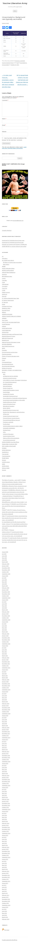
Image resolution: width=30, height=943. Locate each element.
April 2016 (4, 771)
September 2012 (6, 857)
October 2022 (5, 641)
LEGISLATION (5, 332)
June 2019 (4, 695)
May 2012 (4, 865)
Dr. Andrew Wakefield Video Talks (10, 298)
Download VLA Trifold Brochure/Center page (13, 240)
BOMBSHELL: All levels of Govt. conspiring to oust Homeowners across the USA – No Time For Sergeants (14, 488)
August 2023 (5, 622)
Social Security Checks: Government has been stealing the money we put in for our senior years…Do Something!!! (14, 518)
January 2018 (5, 729)
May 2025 (4, 582)
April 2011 (4, 891)
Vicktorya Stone (6, 532)
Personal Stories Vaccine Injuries (11, 418)
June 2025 (4, 580)
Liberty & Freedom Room (9, 404)
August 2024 (5, 600)
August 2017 (5, 739)
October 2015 (5, 783)
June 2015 (4, 791)
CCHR (3, 282)
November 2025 (6, 570)
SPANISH (4, 448)
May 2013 (4, 841)
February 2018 (5, 727)
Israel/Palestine (6, 324)
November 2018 (6, 709)
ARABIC (4, 266)
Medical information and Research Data (12, 334)
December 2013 (6, 827)
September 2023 (6, 620)
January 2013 (5, 849)
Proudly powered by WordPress (9, 940)
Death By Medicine (7, 384)
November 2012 (6, 853)
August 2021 (5, 669)
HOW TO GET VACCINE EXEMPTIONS (11, 322)
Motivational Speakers (8, 406)
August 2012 (5, 859)
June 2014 (4, 815)
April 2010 (4, 915)
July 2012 (4, 861)
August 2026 (5, 552)
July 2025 (4, 578)
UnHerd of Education (8, 434)
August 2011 (5, 883)
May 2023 (4, 628)
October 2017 (5, 735)
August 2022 (5, 645)
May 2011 (4, 889)
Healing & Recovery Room (9, 402)
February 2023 (5, 633)
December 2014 (6, 803)
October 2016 (5, 759)
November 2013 (6, 829)
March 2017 (5, 749)
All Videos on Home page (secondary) (12, 262)
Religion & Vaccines (7, 368)
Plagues (4, 358)
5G (2, 256)
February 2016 (5, 775)
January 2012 (5, 873)
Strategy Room (6, 430)
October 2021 (5, 665)
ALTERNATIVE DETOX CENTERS (10, 376)
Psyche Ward (6, 424)
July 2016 (4, 765)
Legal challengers (6, 330)
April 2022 (4, 653)
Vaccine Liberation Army (15, 3)
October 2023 (5, 618)
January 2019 (5, 705)
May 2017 (4, 745)
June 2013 (4, 839)
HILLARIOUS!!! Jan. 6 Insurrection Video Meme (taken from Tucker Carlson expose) (13, 498)
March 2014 (5, 821)
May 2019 (4, 697)
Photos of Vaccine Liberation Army (10, 356)
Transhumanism (6, 456)
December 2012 (6, 851)
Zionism (4, 470)
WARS (3, 464)
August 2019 (5, 691)
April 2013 (4, 843)
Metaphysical (5, 340)
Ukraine (4, 460)
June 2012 (4, 863)
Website (4, 131)
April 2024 (4, 608)
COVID (3, 290)
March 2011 (5, 893)
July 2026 (4, 554)
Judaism (4, 326)
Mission (12, 530)
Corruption (4, 286)
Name (4, 118)
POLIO (3, 360)
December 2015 (6, 779)
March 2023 (5, 631)
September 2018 (6, 713)
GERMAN (4, 318)
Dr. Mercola (5, 302)
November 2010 (6, 901)
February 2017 (5, 751)
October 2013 (5, 831)
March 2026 (5, 562)
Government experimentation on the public (14, 400)
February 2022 (5, 657)
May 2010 (4, 913)
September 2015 (6, 785)
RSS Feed (6, 930)
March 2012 (5, 869)
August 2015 (5, 787)
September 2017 (6, 737)
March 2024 (5, 610)
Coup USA (4, 288)
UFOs (4, 432)
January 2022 (5, 659)
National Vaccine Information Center (11, 342)
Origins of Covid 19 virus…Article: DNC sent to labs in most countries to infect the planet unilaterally (14, 512)
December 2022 (6, 637)
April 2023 (4, 629)
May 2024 (4, 606)
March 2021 (5, 675)
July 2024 (4, 602)
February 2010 (5, 919)
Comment (5, 100)
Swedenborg (5, 452)
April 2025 (4, 584)
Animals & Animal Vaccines (9, 378)
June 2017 (4, 743)
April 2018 (4, 723)
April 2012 (4, 867)
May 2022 (4, 651)
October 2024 (5, 596)
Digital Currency (6, 292)
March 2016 (5, 773)
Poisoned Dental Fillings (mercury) (11, 420)
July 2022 (4, 647)
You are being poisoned (9, 440)
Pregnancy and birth (20, 61)
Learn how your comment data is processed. (14, 147)
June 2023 (4, 626)
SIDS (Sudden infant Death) (9, 446)
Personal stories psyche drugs (9, 352)
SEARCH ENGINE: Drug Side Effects (10, 442)
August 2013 (5, 835)
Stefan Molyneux (6, 450)
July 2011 (4, 885)
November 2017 (6, 733)
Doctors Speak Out (7, 388)
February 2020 (5, 679)
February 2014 (5, 823)
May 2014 (4, 817)
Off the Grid (6, 414)
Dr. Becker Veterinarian (8, 300)
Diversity (4, 296)
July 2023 (4, 624)
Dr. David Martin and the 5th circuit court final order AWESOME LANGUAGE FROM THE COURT (15, 526)
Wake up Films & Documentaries (11, 438)
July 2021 (4, 671)
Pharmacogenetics (6, 354)
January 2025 (5, 590)
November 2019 (6, 685)
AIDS (4, 374)
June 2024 (4, 604)
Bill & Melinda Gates (7, 276)
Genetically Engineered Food (10, 396)
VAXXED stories (6, 462)
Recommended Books (7, 364)
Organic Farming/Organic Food (10, 416)
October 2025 (5, 572)
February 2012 (5, 871)
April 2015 (4, 795)
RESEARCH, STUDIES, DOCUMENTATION (11, 370)
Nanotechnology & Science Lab (11, 410)
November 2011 (6, 877)
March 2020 (5, 677)
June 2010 (4, 911)
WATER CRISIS (5, 466)
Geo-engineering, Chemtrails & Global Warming (15, 398)
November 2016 (6, 757)
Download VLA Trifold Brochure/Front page (13, 242)
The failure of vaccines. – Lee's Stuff (11, 480)
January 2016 (5, 777)
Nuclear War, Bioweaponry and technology (14, 412)
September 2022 (6, 643)
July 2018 (4, 717)
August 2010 (5, 907)
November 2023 (6, 616)
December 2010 (6, 899)
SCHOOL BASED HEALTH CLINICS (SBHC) (12, 426)
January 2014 (5, 825)
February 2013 (5, 847)
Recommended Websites (8, 366)
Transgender (5, 454)
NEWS (3, 348)
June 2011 (4, 887)
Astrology (4, 274)
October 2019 (5, 687)
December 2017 (6, 731)
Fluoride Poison (6, 310)
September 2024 (6, 598)
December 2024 (6, 592)
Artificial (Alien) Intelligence (8, 272)
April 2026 (4, 560)
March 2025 (5, 586)
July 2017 (4, 741)
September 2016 (6, 761)
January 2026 (5, 566)
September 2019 (6, 689)
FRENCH (4, 312)
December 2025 (6, 568)
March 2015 (5, 797)
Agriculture (4, 258)
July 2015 (4, 789)
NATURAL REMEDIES (7, 344)
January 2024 (5, 614)
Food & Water (6, 392)
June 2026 (4, 556)
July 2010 (4, 909)
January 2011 (5, 897)
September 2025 (6, 574)
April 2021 (4, 673)
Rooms (4, 372)
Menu (15, 11)
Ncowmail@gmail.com (18, 220)
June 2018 (4, 719)
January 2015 (5, 801)
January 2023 (5, 635)
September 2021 (6, 667)
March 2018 (5, 725)
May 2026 (4, 558)
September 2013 (6, 833)
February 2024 (5, 612)
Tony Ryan (4, 538)
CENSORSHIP (5, 284)
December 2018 (6, 707)
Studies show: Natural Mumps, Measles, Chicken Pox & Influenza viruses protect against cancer (14, 482)
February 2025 (5, 588)
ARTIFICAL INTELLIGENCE (8, 270)
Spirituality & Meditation (9, 428)
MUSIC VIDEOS (6, 408)
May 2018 (4, 721)
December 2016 (6, 755)
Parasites (4, 350)
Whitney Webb (5, 468)
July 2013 (4, 837)
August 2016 (5, 763)
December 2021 (6, 661)
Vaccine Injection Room (8, 63)
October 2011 (5, 879)
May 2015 (4, 793)
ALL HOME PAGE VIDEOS (8, 260)
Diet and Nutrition (7, 386)
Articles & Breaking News (8, 268)
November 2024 (6, 594)
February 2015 (5, 799)
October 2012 (5, 855)
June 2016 (4, 767)
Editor (3, 516)
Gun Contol (5, 320)
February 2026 (5, 564)
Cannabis (4, 280)
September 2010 (6, 905)
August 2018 (5, 715)
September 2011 (6, 881)
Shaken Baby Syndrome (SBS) (9, 444)
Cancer (4, 278)
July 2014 (4, 813)
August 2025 (5, 576)
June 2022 (4, 649)
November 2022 (6, 639)
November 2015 (6, 781)
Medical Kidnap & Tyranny (8, 336)
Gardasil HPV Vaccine (8, 394)
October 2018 (5, 711)
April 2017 (4, 747)
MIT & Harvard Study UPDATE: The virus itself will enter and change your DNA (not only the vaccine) (22, 79)
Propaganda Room (7, 362)
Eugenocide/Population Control (11, 390)
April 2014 (4, 819)
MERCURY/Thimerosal (7, 338)
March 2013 (5, 845)
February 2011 (5, 895)
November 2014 (6, 805)
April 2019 (4, 699)
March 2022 (5, 655)
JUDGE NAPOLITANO (7, 328)
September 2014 (6, 809)
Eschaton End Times (7, 306)
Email (4, 125)
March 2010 (5, 917)
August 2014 (5, 811)
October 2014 (5, 807)
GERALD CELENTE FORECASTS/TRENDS (11, 316)
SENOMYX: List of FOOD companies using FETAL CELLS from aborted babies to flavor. (14, 506)
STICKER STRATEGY (7, 230)
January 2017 (5, 753)
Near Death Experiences (8, 346)
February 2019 (5, 703)
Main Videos (6, 264)
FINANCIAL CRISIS (6, 308)
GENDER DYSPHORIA (7, 314)
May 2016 (4, 769)
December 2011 (6, 875)
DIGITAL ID (4, 294)
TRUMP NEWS (5, 458)
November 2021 (6, 663)
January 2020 (5, 681)
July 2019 (4, 693)
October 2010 (5, 903)
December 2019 (6, 683)
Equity (3, 304)
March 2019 (5, 701)
